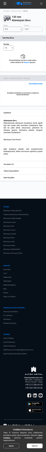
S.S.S (5, 273)
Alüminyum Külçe (9, 245)
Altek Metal (7, 281)
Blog (4, 289)
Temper (26, 25)
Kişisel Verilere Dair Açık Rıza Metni (15, 354)
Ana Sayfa (6, 11)
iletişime (27, 62)
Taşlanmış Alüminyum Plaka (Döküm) (16, 214)
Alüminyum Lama (9, 230)
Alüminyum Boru (16, 11)
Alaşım (5, 25)
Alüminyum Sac (8, 226)
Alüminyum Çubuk (9, 234)
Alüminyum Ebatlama (10, 311)
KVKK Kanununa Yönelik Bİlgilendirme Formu (18, 350)
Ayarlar (11, 446)
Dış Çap (6, 44)
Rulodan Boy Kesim (9, 323)
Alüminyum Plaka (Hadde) (12, 218)
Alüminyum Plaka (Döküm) (12, 210)
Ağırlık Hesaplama (9, 285)
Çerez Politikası (8, 338)
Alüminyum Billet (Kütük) (11, 249)
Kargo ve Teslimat (9, 296)
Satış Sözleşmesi (9, 342)
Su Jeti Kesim (8, 315)
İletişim (5, 293)
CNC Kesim (7, 319)
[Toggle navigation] (4, 3)
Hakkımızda (7, 277)
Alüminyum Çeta (9, 241)
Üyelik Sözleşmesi (9, 346)
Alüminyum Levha (9, 222)
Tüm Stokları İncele (35, 83)
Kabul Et (35, 446)
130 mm (25, 11)
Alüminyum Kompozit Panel (12, 253)
